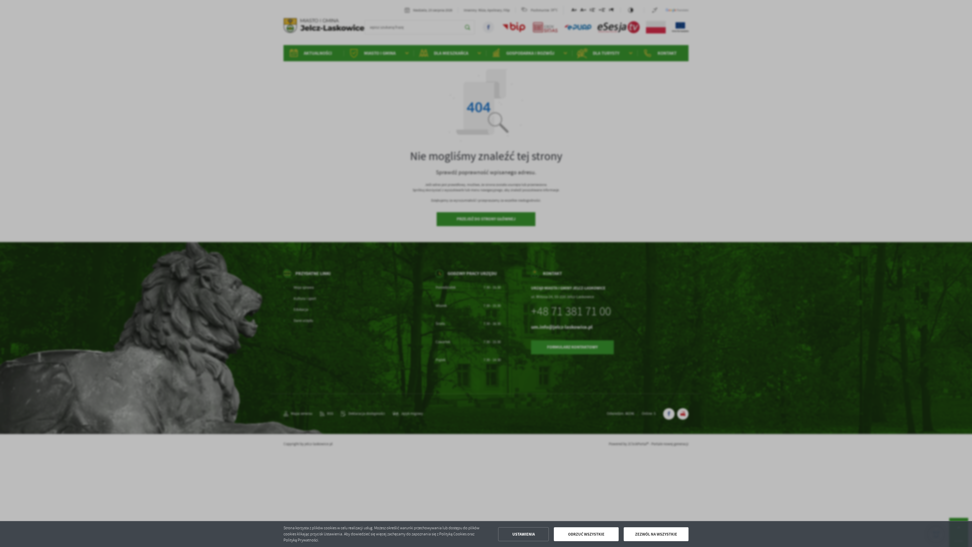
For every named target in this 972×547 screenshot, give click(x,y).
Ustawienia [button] (523, 534)
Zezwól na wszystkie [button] (656, 534)
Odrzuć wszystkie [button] (586, 534)
